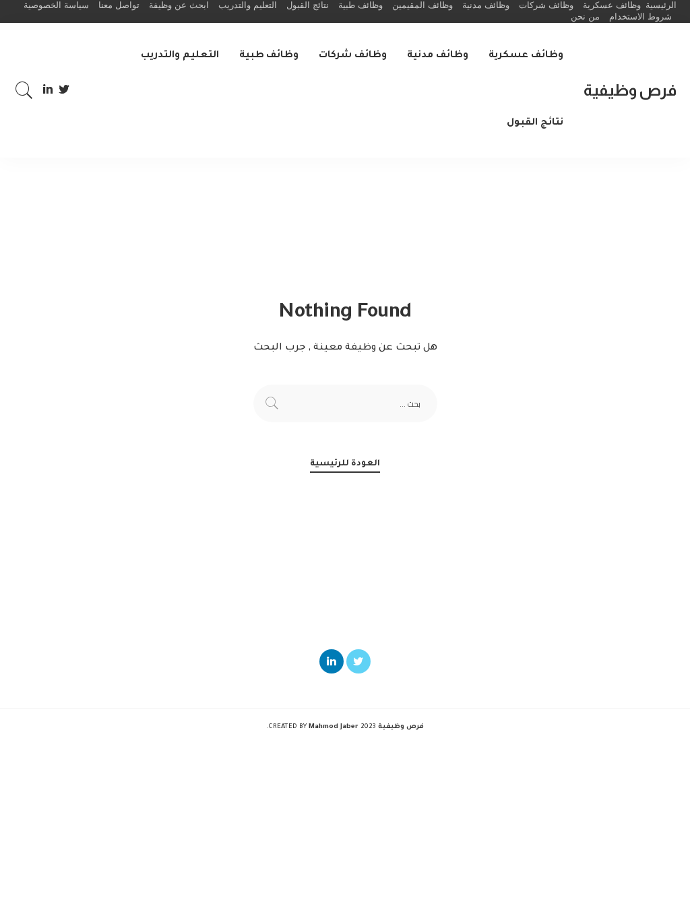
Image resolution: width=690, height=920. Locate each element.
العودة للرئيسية (345, 464)
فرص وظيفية (630, 90)
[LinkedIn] (48, 90)
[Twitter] (64, 90)
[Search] (24, 90)
